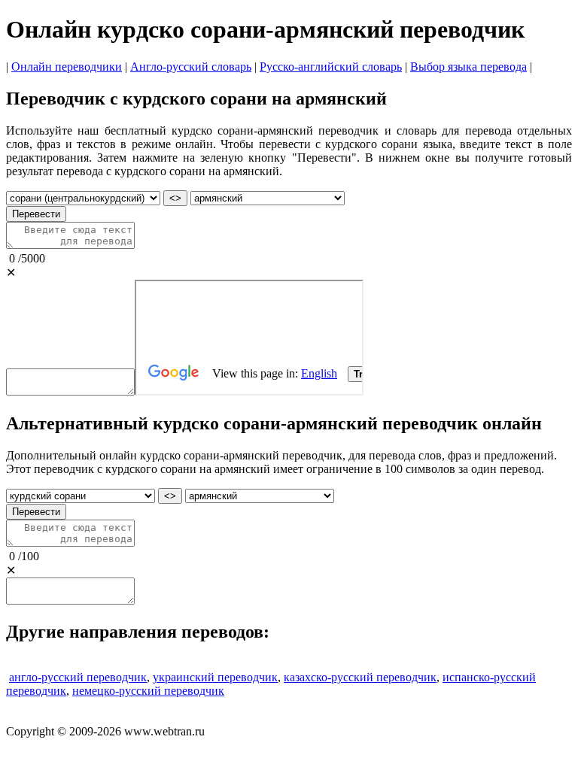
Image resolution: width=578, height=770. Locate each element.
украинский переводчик (215, 677)
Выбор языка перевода (468, 66)
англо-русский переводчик (78, 677)
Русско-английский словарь (331, 66)
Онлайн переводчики (66, 66)
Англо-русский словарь (190, 66)
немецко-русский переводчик (148, 690)
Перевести (36, 214)
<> (175, 198)
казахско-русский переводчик (360, 677)
